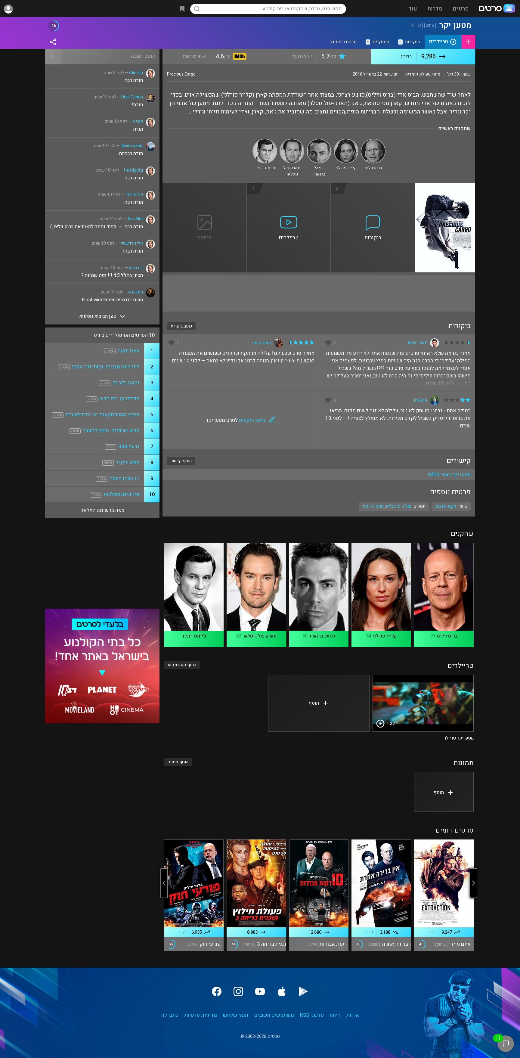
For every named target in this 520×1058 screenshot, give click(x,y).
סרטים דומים (344, 41)
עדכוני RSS (312, 1015)
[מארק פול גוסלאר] (291, 141)
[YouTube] (260, 991)
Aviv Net (135, 219)
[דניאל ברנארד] (319, 141)
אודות (352, 1015)
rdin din (136, 73)
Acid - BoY (417, 343)
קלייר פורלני (385, 636)
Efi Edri (420, 400)
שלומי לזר (134, 194)
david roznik (131, 146)
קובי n (137, 121)
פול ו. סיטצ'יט (398, 506)
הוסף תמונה (178, 762)
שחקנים (378, 41)
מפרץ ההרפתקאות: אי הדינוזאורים (102, 414)
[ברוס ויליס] (373, 141)
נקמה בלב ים (126, 382)
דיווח (335, 1015)
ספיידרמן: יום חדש (119, 398)
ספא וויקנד (127, 462)
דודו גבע (136, 268)
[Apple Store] (281, 991)
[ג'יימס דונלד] (264, 141)
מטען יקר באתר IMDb (449, 474)
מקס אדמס (373, 506)
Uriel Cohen (132, 97)
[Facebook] (216, 991)
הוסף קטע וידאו (182, 665)
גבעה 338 (128, 446)
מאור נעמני (261, 343)
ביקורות (409, 41)
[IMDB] (238, 57)
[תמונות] (204, 187)
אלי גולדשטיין (131, 243)
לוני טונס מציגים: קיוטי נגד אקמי (105, 367)
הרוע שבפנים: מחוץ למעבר (111, 430)
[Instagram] (238, 991)
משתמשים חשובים (274, 1015)
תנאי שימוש (235, 1015)
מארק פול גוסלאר (260, 636)
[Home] (497, 9)
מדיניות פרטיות (200, 1015)
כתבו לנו (169, 1015)
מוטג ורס (135, 292)
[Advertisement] (318, 293)
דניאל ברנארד (322, 636)
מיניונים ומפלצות (121, 494)
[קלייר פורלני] (346, 141)
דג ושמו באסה (124, 478)
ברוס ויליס (447, 636)
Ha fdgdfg (133, 170)
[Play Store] (303, 991)
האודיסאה (128, 351)
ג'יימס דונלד (194, 636)
